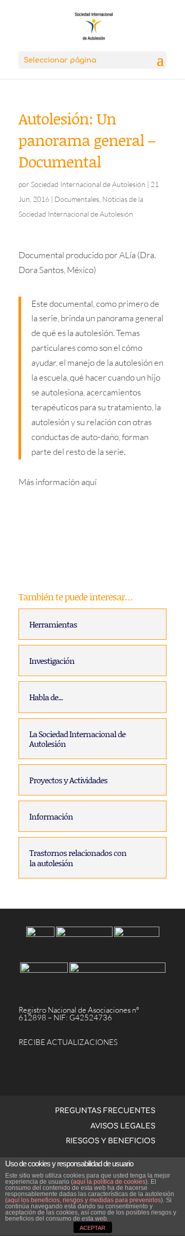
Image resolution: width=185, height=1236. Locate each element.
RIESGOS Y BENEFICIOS (110, 1141)
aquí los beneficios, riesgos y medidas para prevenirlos (84, 1200)
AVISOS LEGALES (122, 1126)
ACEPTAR (92, 1228)
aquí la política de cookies (109, 1181)
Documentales (76, 199)
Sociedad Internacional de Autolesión (88, 184)
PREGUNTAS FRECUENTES (105, 1111)
